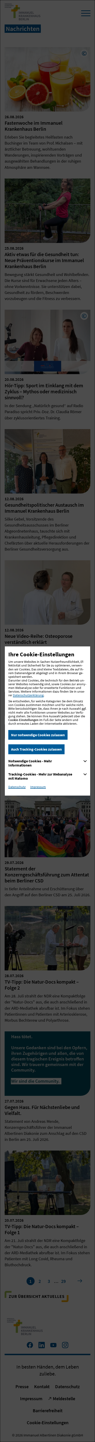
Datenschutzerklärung (28, 695)
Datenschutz (17, 787)
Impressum (38, 787)
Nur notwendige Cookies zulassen (38, 735)
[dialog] (47, 721)
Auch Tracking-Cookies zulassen (36, 749)
